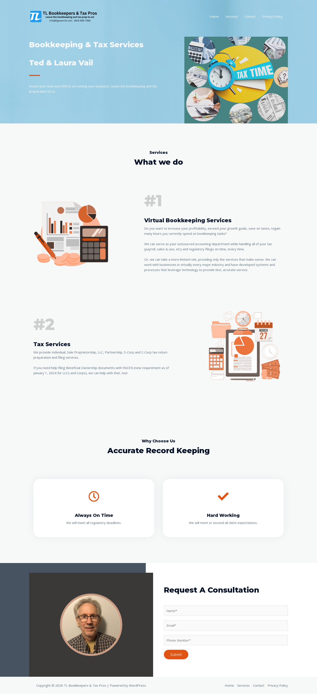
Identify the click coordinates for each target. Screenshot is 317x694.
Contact (250, 16)
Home (214, 16)
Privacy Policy (272, 16)
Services (231, 16)
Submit (176, 654)
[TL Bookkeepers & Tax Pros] (64, 16)
